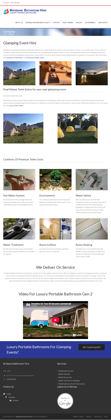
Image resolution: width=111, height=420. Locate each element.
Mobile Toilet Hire (64, 374)
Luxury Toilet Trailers (16, 106)
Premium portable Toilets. (35, 58)
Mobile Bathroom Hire (66, 371)
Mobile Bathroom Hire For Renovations (72, 384)
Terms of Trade (78, 417)
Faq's (106, 417)
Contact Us (98, 417)
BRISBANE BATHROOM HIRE (24, 417)
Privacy (88, 417)
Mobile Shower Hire (65, 377)
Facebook (11, 397)
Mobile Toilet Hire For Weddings (69, 381)
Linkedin (15, 400)
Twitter (8, 394)
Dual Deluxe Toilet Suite (14, 58)
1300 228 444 (14, 3)
